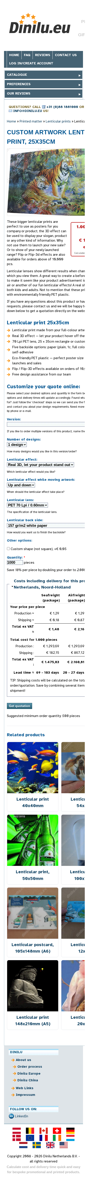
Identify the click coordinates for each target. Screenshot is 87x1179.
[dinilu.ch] (57, 1131)
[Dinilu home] (40, 23)
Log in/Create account (31, 63)
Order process (29, 1067)
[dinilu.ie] (57, 1138)
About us (23, 1060)
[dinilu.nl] (23, 1145)
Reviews (42, 55)
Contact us (66, 55)
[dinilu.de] (70, 1131)
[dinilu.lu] (70, 1138)
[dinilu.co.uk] (50, 1145)
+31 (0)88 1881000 (62, 107)
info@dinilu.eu (27, 111)
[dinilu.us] (63, 1145)
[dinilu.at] (16, 1131)
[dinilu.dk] (16, 1138)
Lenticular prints (58, 121)
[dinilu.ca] (43, 1131)
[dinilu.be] (30, 1131)
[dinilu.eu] (30, 1138)
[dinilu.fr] (43, 1138)
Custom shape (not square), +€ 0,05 (38, 549)
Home (14, 55)
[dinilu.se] (37, 1145)
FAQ (27, 55)
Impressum (25, 1095)
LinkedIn (21, 1116)
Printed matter (31, 121)
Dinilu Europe (29, 1073)
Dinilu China (27, 1080)
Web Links (24, 1088)
